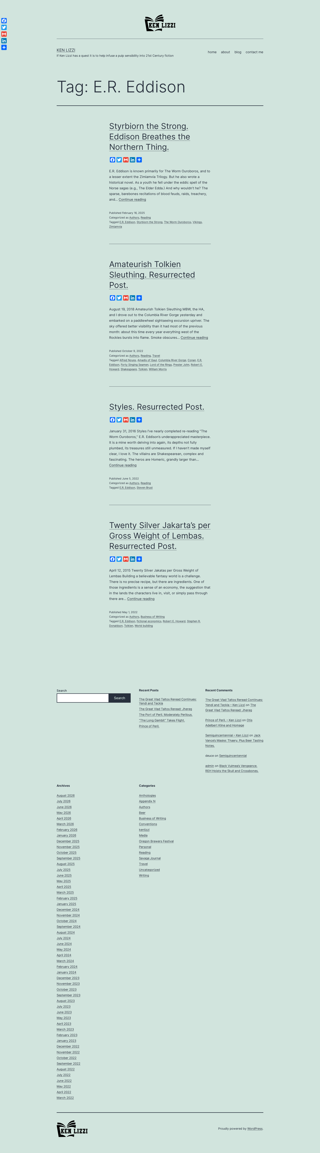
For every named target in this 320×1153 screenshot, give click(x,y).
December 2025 (68, 841)
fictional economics (149, 621)
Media (143, 835)
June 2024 (64, 944)
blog (237, 52)
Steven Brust (145, 487)
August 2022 (66, 1069)
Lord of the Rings (161, 364)
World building (144, 625)
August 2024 (66, 932)
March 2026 (65, 824)
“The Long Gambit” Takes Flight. (162, 720)
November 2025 (68, 847)
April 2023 (64, 1023)
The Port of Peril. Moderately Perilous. (165, 714)
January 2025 (66, 904)
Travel (156, 355)
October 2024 (67, 921)
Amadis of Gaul (147, 360)
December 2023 (68, 978)
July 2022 (63, 1075)
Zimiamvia (115, 226)
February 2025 (67, 898)
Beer (142, 812)
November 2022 (68, 1052)
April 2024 (64, 955)
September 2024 (68, 926)
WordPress (254, 1128)
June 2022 (64, 1080)
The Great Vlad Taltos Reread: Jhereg (165, 709)
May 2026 (64, 812)
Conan (192, 360)
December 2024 (68, 909)
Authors (134, 217)
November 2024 (68, 915)
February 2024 (67, 966)
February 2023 (67, 1035)
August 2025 (66, 864)
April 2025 (64, 886)
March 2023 (65, 1029)
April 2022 (64, 1092)
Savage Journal (150, 858)
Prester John (181, 364)
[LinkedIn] (4, 40)
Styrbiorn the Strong (149, 222)
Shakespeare (129, 369)
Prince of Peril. (149, 726)
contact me (254, 52)
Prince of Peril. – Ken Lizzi (223, 720)
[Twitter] (4, 27)
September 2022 (68, 1063)
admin (209, 766)
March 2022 (65, 1097)
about (225, 52)
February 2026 (67, 829)
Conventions (148, 824)
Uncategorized (149, 869)
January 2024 (66, 972)
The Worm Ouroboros (177, 222)
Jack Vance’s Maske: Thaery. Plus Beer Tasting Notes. (234, 740)
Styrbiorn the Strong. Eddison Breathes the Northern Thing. (149, 136)
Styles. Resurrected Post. (156, 407)
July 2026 (63, 801)
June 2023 (64, 1012)
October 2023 (66, 989)
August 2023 (66, 1001)
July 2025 (63, 869)
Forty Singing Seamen (134, 364)
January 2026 (66, 835)
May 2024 (64, 949)
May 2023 (64, 1018)
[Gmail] (4, 34)
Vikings (197, 222)
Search (62, 690)
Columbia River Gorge (172, 360)
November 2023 (68, 983)
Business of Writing (153, 616)
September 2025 (68, 858)
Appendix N (147, 801)
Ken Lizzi (66, 50)
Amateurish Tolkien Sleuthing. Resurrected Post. (152, 274)
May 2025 (64, 881)
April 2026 (64, 818)
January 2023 (66, 1040)
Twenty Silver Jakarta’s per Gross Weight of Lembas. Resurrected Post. (159, 535)
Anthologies (147, 795)
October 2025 (66, 852)
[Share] (4, 47)
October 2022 (66, 1058)
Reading (146, 217)
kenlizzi (144, 829)
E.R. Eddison (127, 222)
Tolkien (142, 369)
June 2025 (64, 875)
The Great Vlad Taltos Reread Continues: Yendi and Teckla (167, 701)
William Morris (158, 369)
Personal (145, 847)
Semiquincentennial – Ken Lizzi (226, 735)
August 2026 (66, 795)
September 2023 (68, 995)
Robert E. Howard (174, 621)
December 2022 (68, 1046)
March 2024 (65, 961)
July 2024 (64, 938)
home (212, 52)
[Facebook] (4, 20)
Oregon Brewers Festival (156, 841)
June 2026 (64, 807)
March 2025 (65, 892)
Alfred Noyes (128, 360)
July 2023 (63, 1006)
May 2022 (64, 1086)
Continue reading (132, 199)
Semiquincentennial (233, 755)
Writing (144, 875)
